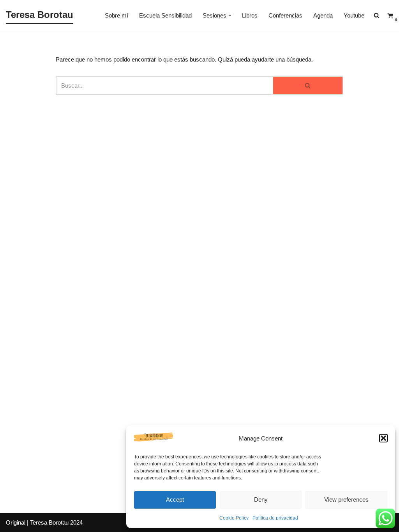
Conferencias (285, 15)
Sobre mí (116, 15)
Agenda (323, 15)
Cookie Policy (234, 518)
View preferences (346, 499)
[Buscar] (308, 85)
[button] (383, 438)
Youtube (354, 15)
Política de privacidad (275, 518)
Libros (250, 15)
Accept (175, 499)
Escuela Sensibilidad (165, 15)
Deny (261, 499)
